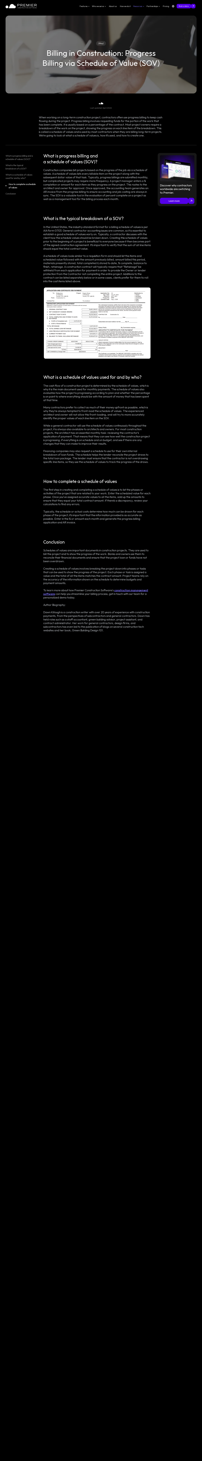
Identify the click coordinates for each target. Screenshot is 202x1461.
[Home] (21, 6)
